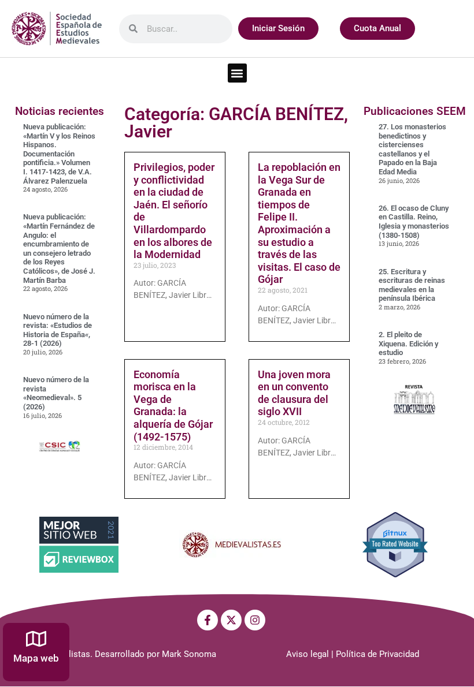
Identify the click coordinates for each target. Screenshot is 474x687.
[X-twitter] (231, 620)
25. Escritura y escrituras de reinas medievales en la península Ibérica (412, 285)
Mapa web (36, 658)
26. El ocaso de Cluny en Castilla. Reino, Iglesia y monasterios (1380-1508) (414, 222)
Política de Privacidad (377, 654)
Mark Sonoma (189, 654)
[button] (237, 73)
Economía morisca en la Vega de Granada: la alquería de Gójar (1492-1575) (173, 405)
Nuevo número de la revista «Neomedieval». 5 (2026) (56, 393)
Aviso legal (307, 654)
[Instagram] (255, 620)
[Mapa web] (36, 639)
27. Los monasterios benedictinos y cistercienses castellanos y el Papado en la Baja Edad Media (412, 149)
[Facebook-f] (207, 620)
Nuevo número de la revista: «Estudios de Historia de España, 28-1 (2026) (57, 330)
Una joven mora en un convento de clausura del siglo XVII (294, 393)
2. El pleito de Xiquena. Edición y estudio (408, 343)
